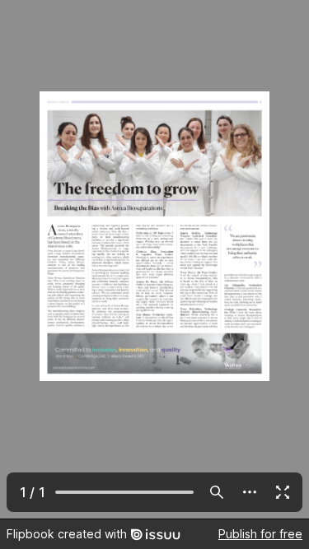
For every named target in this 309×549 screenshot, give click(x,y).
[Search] (216, 492)
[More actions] (249, 492)
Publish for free (260, 534)
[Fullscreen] (282, 492)
